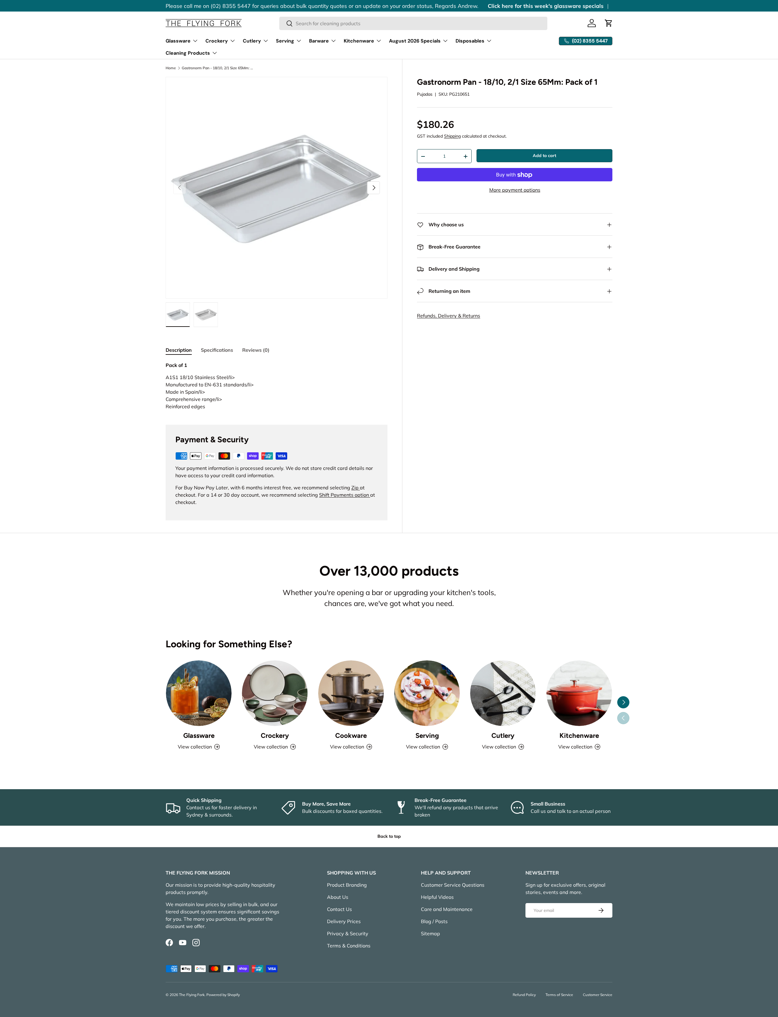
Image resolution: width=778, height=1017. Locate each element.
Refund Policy (524, 994)
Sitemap (430, 933)
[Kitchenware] (579, 693)
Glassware (178, 41)
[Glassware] (199, 693)
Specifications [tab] (217, 350)
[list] (276, 187)
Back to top (389, 836)
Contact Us (339, 909)
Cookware (351, 735)
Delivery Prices (344, 921)
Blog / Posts (434, 921)
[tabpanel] (276, 385)
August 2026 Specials (415, 41)
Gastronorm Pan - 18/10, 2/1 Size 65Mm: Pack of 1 (218, 68)
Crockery (216, 41)
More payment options (514, 190)
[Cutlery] (503, 693)
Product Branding (347, 885)
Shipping (452, 136)
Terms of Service (559, 994)
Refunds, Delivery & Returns (448, 316)
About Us (337, 897)
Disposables (470, 41)
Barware (319, 41)
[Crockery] (275, 693)
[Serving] (427, 693)
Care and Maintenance (447, 909)
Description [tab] (179, 350)
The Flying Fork (192, 994)
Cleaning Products (188, 53)
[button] (608, 23)
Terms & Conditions (348, 946)
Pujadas (424, 94)
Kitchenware (359, 41)
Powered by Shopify (223, 994)
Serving (285, 41)
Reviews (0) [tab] (256, 350)
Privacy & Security (347, 933)
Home (171, 68)
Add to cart (544, 156)
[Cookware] (351, 693)
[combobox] (413, 23)
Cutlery (252, 41)
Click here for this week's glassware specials (546, 5)
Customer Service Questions (452, 885)
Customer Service (597, 994)
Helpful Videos (437, 897)
